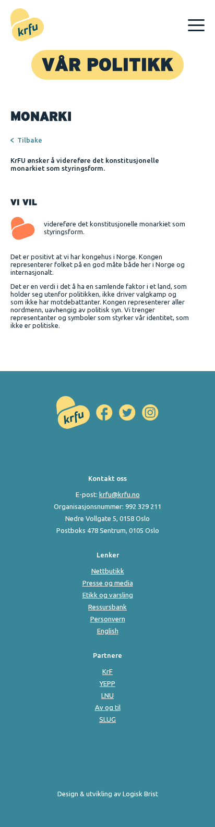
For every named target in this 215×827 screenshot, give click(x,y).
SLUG (107, 719)
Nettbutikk (107, 571)
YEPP (107, 683)
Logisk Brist (140, 793)
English (107, 630)
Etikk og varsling (107, 595)
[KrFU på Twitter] (127, 412)
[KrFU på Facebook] (104, 412)
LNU (107, 695)
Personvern (107, 618)
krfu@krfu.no (119, 494)
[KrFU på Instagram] (150, 412)
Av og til (108, 707)
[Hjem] (27, 25)
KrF (107, 671)
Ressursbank (107, 606)
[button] (196, 24)
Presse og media (107, 583)
